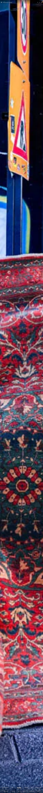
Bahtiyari (18, 787)
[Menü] (1, 2)
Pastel (38, 791)
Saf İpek (24, 791)
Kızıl (18, 791)
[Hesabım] (39, 2)
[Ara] (37, 2)
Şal (31, 787)
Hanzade (25, 787)
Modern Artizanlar (6, 787)
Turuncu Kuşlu (37, 787)
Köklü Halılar (6, 791)
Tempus (13, 791)
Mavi (13, 787)
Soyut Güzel (31, 791)
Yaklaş (21, 398)
